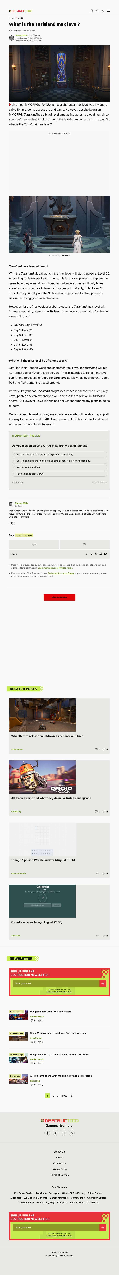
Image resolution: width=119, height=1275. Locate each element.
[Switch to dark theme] (103, 10)
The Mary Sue (26, 1202)
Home (12, 18)
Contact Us (59, 1163)
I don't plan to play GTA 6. (30, 473)
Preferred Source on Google (61, 573)
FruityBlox (62, 1202)
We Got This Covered (35, 1197)
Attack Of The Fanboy (73, 1193)
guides (18, 535)
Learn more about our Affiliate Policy (55, 568)
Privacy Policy (67, 991)
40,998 (63, 1096)
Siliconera (16, 1197)
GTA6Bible (92, 1202)
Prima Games (95, 1193)
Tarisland (28, 535)
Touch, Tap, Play (45, 1202)
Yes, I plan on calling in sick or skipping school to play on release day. (54, 460)
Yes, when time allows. (29, 467)
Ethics (59, 1157)
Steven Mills (21, 35)
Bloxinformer (77, 1202)
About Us (59, 1151)
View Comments (59, 597)
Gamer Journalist (59, 1197)
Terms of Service (53, 991)
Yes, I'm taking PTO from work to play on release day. (45, 454)
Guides (21, 18)
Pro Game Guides (23, 1193)
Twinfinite (41, 1193)
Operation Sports (96, 1197)
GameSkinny (78, 1197)
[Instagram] (12, 523)
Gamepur (54, 1193)
